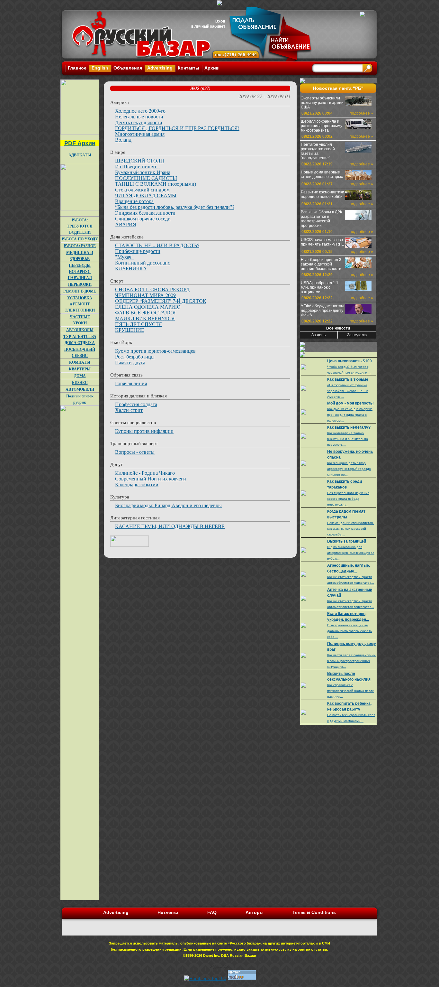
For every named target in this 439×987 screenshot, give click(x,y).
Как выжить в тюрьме (347, 379)
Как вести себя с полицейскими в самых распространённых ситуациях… (351, 660)
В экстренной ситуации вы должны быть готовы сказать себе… (349, 630)
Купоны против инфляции (144, 430)
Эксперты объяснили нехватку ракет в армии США (322, 102)
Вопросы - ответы (135, 451)
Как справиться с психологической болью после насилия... (350, 690)
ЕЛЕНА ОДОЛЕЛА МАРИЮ (147, 306)
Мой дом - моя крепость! (350, 403)
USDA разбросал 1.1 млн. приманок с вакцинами (319, 287)
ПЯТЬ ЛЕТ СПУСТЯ (138, 324)
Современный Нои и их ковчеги (150, 478)
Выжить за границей (346, 541)
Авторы (255, 912)
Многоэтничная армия (140, 133)
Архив (211, 67)
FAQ (212, 912)
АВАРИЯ (125, 224)
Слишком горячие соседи (143, 218)
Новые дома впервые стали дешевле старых (322, 174)
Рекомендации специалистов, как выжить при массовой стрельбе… (350, 528)
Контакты (188, 67)
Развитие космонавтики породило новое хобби (322, 194)
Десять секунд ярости (138, 122)
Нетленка (167, 912)
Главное (77, 67)
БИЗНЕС (80, 382)
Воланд (123, 139)
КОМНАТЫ (79, 362)
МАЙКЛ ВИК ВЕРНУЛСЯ (145, 318)
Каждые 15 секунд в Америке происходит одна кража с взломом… (349, 414)
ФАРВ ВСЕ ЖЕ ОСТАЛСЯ (145, 312)
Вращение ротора (134, 201)
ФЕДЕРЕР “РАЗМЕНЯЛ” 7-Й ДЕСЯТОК (160, 300)
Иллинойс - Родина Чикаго (145, 472)
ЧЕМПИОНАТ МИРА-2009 (145, 295)
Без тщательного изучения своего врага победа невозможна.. (348, 498)
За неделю (357, 335)
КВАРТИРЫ (80, 369)
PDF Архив (79, 143)
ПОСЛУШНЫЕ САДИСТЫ (146, 177)
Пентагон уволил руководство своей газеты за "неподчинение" (318, 151)
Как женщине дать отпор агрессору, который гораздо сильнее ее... (349, 468)
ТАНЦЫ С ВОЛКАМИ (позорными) (155, 183)
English (100, 67)
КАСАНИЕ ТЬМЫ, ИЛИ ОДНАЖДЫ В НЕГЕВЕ (170, 526)
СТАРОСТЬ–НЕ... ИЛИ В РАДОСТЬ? (157, 245)
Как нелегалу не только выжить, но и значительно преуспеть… (347, 438)
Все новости (338, 328)
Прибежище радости (137, 250)
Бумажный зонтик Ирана (142, 172)
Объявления (127, 67)
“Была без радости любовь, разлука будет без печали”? (174, 206)
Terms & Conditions (314, 912)
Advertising (160, 67)
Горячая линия (131, 383)
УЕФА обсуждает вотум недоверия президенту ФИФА (322, 310)
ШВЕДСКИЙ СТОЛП (139, 160)
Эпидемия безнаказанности (145, 212)
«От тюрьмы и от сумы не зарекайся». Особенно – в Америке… (347, 390)
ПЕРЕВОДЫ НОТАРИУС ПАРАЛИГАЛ (80, 271)
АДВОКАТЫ (79, 155)
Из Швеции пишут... (137, 166)
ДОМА (80, 375)
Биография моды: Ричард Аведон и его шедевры (168, 505)
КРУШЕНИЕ (129, 329)
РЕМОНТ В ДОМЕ (79, 291)
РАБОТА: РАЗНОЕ (80, 245)
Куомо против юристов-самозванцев (155, 350)
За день (318, 335)
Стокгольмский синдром (142, 189)
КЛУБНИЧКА (131, 268)
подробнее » (361, 113)
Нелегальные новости (139, 116)
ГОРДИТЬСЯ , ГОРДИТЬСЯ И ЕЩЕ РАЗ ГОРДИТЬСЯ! (177, 128)
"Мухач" (124, 256)
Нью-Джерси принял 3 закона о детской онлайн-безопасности (321, 264)
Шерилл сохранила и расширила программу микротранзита (321, 126)
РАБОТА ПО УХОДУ (80, 239)
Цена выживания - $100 (349, 361)
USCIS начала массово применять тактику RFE (322, 242)
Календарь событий (136, 484)
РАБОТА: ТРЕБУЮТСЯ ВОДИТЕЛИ (80, 226)
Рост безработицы (135, 356)
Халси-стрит (129, 409)
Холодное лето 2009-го (140, 110)
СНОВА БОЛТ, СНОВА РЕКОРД (152, 289)
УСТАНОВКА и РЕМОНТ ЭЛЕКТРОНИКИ (80, 304)
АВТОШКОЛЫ (80, 329)
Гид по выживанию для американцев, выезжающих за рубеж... (350, 552)
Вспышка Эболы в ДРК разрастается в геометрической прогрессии (321, 219)
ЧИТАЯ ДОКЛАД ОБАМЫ (145, 195)
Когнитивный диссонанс (142, 262)
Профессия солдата (136, 404)
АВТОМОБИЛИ (80, 389)
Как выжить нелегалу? (349, 427)
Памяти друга (130, 362)
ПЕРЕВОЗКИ (80, 284)
